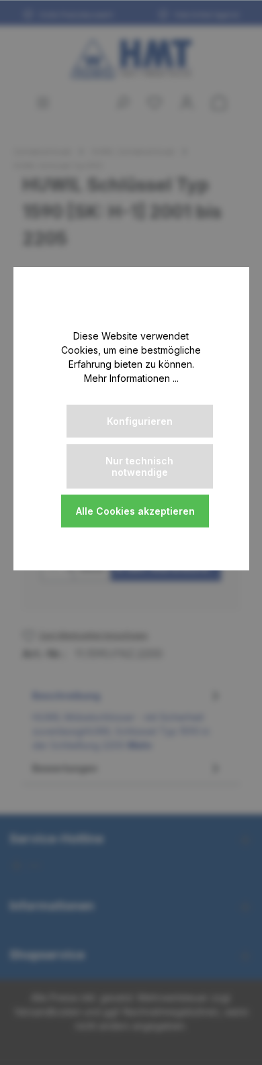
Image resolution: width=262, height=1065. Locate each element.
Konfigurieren (140, 421)
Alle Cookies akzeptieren (135, 511)
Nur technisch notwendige (139, 466)
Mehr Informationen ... (131, 378)
